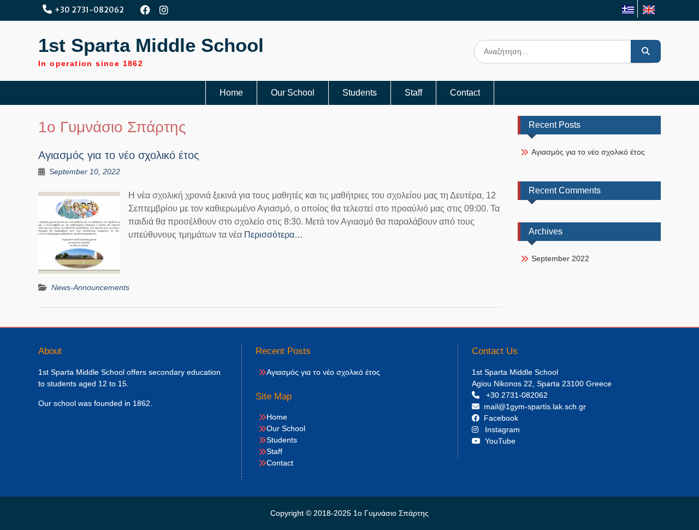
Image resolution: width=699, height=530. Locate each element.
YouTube (498, 441)
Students (359, 92)
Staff (413, 92)
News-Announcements (90, 287)
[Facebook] (145, 10)
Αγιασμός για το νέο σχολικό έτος (118, 155)
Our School (293, 92)
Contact (465, 92)
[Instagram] (164, 10)
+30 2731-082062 (89, 10)
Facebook (498, 418)
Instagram (499, 429)
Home (231, 92)
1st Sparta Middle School (151, 45)
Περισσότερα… (273, 234)
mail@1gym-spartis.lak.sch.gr (532, 406)
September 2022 (560, 258)
